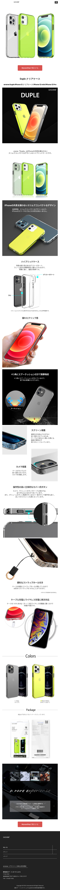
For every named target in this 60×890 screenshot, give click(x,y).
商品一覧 (5, 847)
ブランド (5, 852)
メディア (5, 856)
